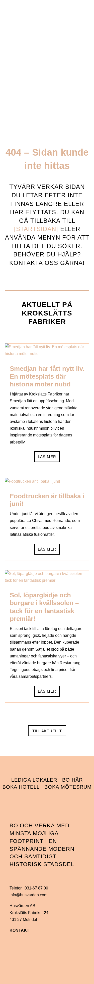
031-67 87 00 (36, 888)
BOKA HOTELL (21, 787)
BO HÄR (72, 780)
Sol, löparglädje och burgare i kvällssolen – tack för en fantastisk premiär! (44, 606)
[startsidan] (36, 229)
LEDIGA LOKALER (34, 780)
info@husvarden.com (28, 895)
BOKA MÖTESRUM (68, 787)
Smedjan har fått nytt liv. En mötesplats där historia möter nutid (47, 376)
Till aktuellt (47, 731)
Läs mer (47, 457)
